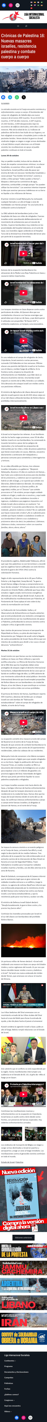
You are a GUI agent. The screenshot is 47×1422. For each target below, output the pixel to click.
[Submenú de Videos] (11, 1411)
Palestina (19, 1162)
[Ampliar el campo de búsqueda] (26, 26)
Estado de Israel (8, 1162)
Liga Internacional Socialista (17, 1355)
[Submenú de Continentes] (15, 1360)
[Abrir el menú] (18, 26)
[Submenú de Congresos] (14, 1400)
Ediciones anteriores (23, 1237)
